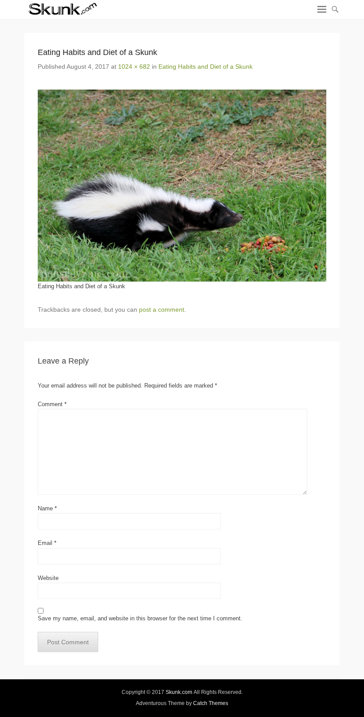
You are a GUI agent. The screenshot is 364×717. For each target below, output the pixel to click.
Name (47, 508)
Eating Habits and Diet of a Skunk (205, 66)
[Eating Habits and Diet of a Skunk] (182, 186)
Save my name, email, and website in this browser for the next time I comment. (140, 618)
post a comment (161, 309)
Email (47, 543)
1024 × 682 (134, 66)
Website (48, 578)
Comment (52, 404)
